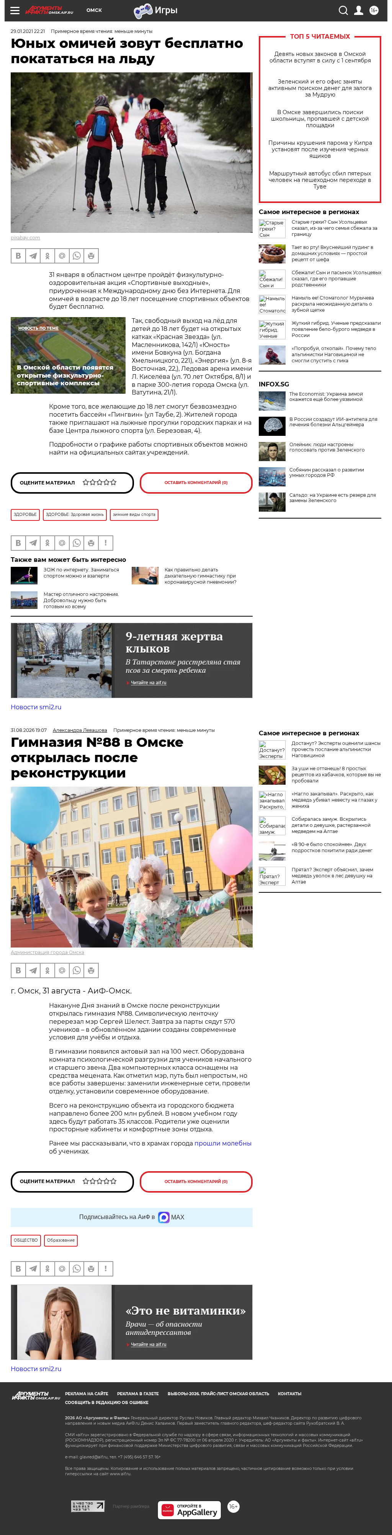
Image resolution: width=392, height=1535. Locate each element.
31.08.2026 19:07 (29, 730)
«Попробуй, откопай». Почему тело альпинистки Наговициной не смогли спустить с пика (334, 354)
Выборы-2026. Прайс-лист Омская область (218, 1393)
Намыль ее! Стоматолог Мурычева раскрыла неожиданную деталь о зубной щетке (333, 304)
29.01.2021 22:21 (28, 31)
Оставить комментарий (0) (196, 482)
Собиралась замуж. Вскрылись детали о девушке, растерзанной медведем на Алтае (331, 825)
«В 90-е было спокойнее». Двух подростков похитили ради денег (332, 847)
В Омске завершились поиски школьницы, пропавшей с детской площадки (320, 119)
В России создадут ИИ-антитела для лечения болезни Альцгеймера (333, 422)
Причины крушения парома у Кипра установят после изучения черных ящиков (320, 149)
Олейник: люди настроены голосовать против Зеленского (327, 447)
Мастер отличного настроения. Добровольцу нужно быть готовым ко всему (81, 600)
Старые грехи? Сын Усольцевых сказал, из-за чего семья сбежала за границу (334, 228)
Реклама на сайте (86, 1393)
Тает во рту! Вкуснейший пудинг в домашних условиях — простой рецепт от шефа (332, 253)
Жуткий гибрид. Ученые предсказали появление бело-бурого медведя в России (336, 329)
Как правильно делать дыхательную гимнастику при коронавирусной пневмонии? (201, 576)
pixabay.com (25, 238)
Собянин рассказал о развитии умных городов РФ (326, 472)
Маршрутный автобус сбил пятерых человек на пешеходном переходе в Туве (320, 180)
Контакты (289, 1393)
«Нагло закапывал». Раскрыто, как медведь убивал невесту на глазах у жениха (334, 800)
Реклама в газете (138, 1393)
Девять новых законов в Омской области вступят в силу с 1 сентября (320, 57)
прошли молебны (223, 1143)
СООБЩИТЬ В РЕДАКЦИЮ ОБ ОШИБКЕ (107, 1402)
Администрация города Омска (47, 952)
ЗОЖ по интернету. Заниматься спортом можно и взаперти (81, 573)
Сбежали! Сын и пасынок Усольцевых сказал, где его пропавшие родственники (336, 279)
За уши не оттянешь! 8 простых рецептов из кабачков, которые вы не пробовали (336, 775)
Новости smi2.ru (36, 707)
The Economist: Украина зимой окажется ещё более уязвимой (326, 396)
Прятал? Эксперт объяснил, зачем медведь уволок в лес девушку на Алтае (332, 876)
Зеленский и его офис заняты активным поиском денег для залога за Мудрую (320, 88)
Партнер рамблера (131, 1506)
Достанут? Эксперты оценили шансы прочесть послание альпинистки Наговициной (336, 749)
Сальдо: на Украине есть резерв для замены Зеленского (332, 498)
